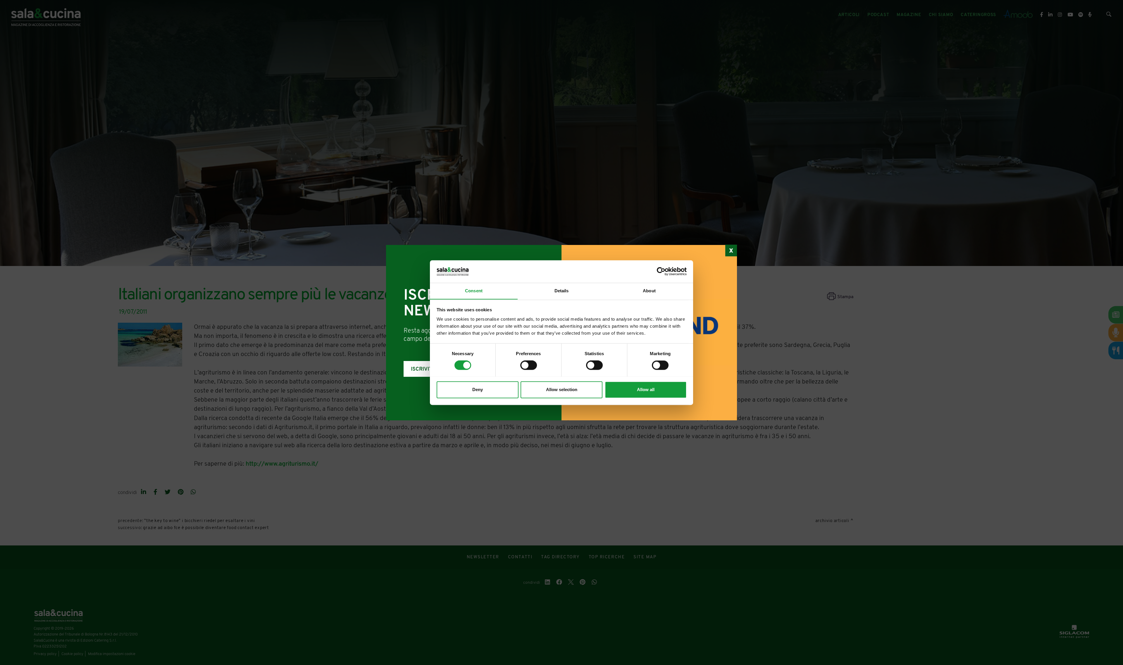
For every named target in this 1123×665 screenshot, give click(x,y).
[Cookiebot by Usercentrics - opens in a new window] (661, 271)
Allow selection (561, 389)
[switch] (528, 365)
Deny (477, 389)
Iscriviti (422, 369)
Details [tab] (561, 290)
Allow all (645, 389)
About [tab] (649, 290)
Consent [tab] (474, 290)
